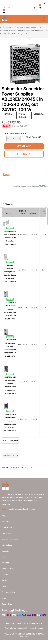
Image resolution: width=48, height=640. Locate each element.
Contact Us (20, 623)
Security (5, 580)
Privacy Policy (10, 628)
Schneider (10, 228)
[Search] (24, 197)
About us (5, 551)
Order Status (7, 527)
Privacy (4, 586)
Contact (5, 574)
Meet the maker (8, 569)
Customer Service (34, 623)
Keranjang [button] (24, 146)
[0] (40, 7)
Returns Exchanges (10, 539)
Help (3, 516)
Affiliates (5, 563)
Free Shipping (7, 533)
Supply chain (7, 604)
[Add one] (19, 138)
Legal (4, 598)
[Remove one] (8, 138)
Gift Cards (6, 521)
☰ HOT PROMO (10, 440)
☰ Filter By (8, 204)
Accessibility (23, 628)
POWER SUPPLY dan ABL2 (28, 27)
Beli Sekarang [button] (24, 154)
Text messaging (8, 592)
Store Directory (36, 628)
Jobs (4, 557)
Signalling (9, 27)
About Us (10, 623)
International (7, 545)
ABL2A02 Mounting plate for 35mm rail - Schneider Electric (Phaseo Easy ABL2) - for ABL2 (10, 237)
